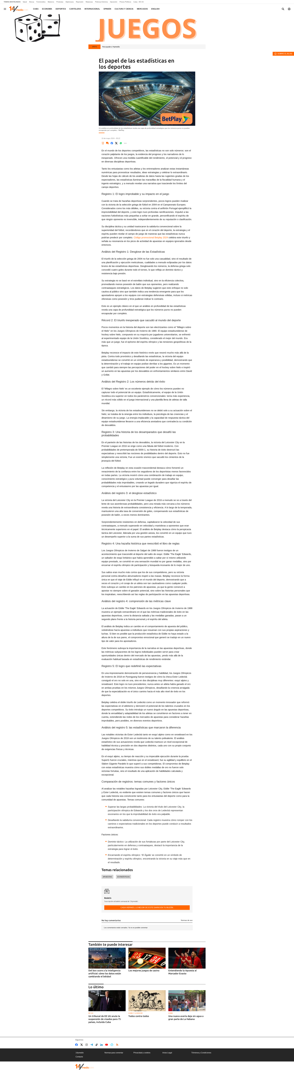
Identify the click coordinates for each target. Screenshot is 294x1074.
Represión (79, 2)
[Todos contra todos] (147, 1000)
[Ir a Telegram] (92, 1044)
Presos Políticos (125, 2)
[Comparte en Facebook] (112, 143)
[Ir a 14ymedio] (19, 9)
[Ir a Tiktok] (97, 1044)
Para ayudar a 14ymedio (111, 47)
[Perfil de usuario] (289, 9)
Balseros (51, 2)
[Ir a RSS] (118, 1044)
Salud (25, 2)
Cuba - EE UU (138, 2)
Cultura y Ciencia (124, 9)
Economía (47, 9)
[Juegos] (147, 28)
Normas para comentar (114, 1053)
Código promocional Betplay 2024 (151, 237)
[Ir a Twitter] (82, 1044)
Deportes (61, 9)
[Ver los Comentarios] (107, 143)
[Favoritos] (103, 143)
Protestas (59, 2)
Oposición (113, 2)
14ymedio (80, 1053)
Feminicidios (40, 2)
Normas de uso (186, 920)
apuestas (107, 877)
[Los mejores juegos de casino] (147, 958)
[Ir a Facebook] (77, 1044)
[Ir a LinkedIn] (102, 1044)
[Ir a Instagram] (87, 1044)
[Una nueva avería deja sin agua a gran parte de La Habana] (187, 1000)
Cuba (36, 9)
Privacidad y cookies (141, 1053)
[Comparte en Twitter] (116, 143)
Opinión (107, 9)
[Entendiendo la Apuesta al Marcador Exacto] (187, 958)
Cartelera (75, 9)
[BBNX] (84, 1067)
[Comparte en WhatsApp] (121, 143)
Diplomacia (70, 2)
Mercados (142, 9)
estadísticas (123, 877)
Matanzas (89, 2)
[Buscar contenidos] (283, 9)
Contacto (79, 1057)
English (155, 9)
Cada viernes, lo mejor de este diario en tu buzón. (147, 908)
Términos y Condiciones (201, 1053)
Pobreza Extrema (101, 2)
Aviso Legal (167, 1053)
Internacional (92, 9)
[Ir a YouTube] (107, 1044)
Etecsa (31, 2)
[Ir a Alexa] (112, 1044)
